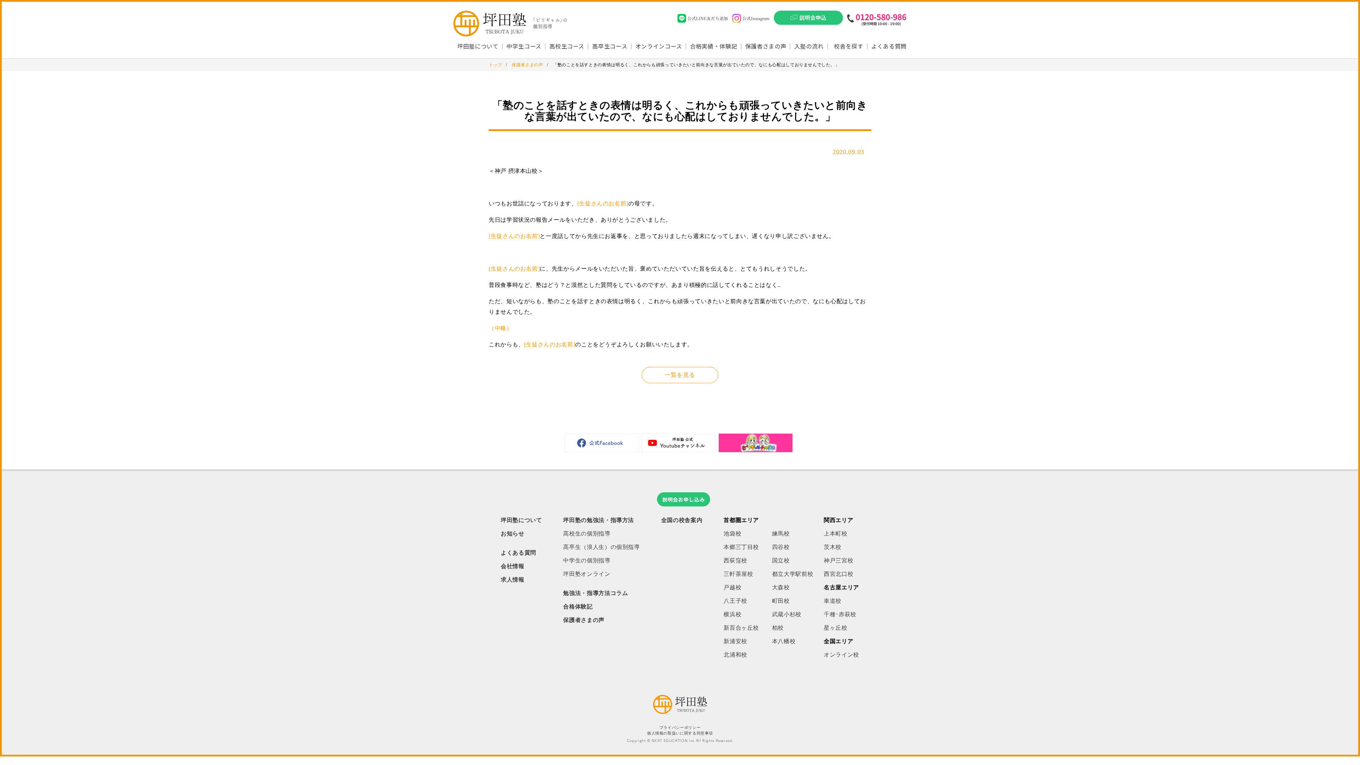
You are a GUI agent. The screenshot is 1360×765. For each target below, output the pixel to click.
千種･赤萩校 (840, 614)
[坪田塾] (680, 712)
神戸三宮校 (838, 560)
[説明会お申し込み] (808, 20)
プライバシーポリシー (680, 728)
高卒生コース (609, 46)
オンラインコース (658, 46)
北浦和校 (735, 655)
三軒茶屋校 (738, 574)
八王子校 (735, 601)
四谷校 (781, 547)
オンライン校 (841, 655)
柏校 (778, 628)
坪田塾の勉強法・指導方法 (598, 520)
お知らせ (513, 534)
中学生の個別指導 (586, 560)
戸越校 (732, 587)
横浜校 (732, 614)
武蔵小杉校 (786, 614)
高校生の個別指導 (586, 534)
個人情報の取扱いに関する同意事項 (680, 733)
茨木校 (833, 547)
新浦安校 (735, 641)
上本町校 (836, 534)
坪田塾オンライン (586, 574)
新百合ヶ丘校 (741, 628)
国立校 (781, 560)
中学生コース (524, 46)
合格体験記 (578, 607)
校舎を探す (848, 46)
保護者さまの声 (765, 46)
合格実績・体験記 (713, 46)
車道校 (833, 601)
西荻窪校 (735, 560)
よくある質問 (889, 46)
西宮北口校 (838, 574)
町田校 (781, 601)
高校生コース (566, 46)
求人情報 (513, 580)
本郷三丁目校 (741, 547)
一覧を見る (680, 375)
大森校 (781, 587)
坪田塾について (521, 520)
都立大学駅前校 (792, 574)
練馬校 (781, 534)
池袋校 (732, 534)
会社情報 (513, 566)
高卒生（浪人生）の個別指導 (601, 547)
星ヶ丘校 (836, 628)
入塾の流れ (809, 46)
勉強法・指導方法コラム (595, 593)
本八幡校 (784, 641)
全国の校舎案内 (681, 520)
